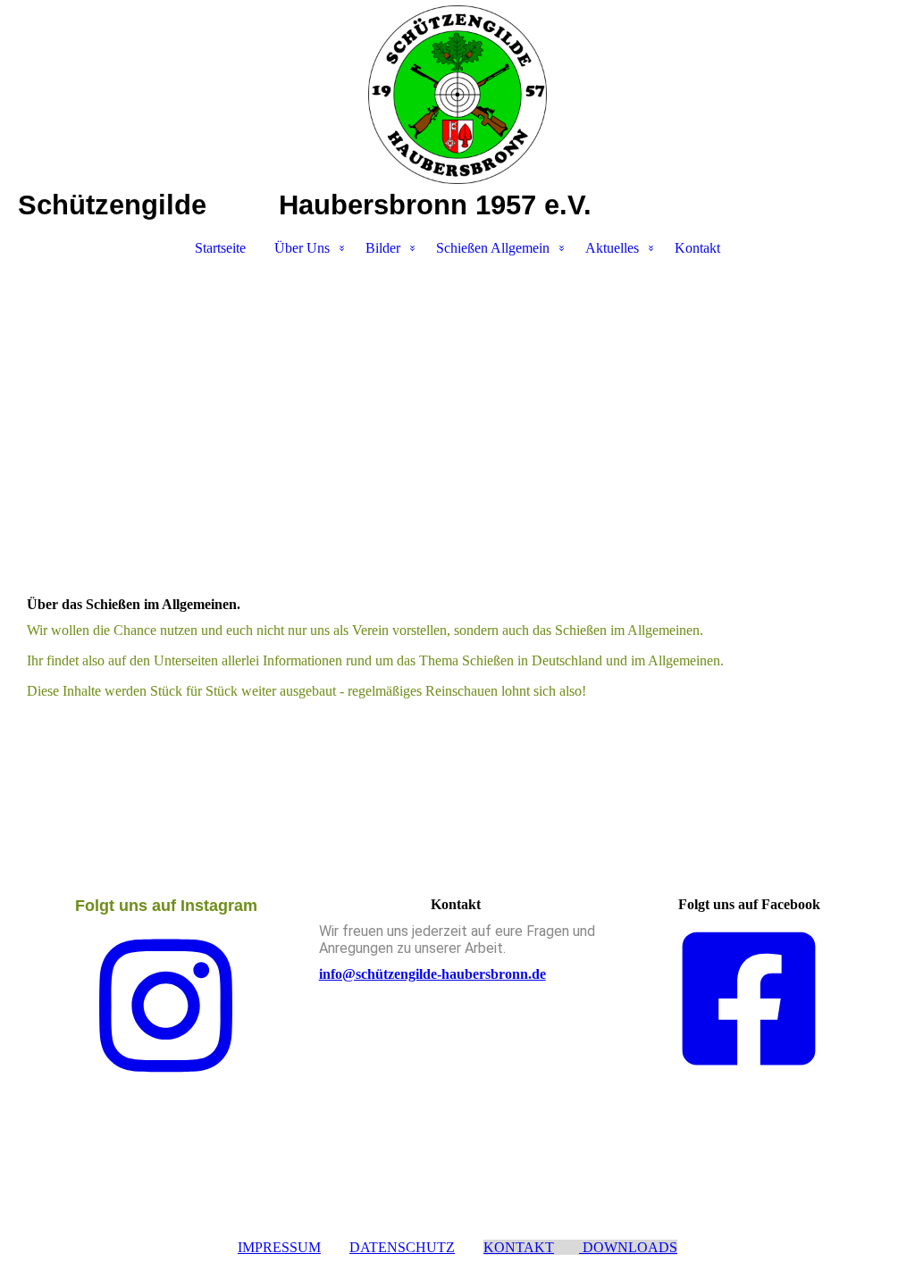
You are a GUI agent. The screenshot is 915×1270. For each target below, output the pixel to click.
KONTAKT (518, 1247)
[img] (457, 94)
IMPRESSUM (279, 1247)
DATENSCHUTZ (402, 1247)
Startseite (220, 247)
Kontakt (697, 247)
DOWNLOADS (628, 1247)
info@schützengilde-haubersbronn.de (432, 974)
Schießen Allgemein (493, 247)
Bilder (382, 247)
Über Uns (302, 247)
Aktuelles (612, 247)
